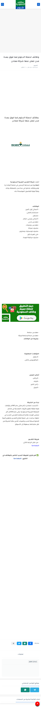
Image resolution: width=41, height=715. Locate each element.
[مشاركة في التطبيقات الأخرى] (13, 643)
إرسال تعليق (33, 661)
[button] (30, 643)
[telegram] (34, 690)
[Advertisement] (20, 31)
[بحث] (2, 4)
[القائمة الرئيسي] (38, 4)
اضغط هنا (35, 446)
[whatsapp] (25, 690)
